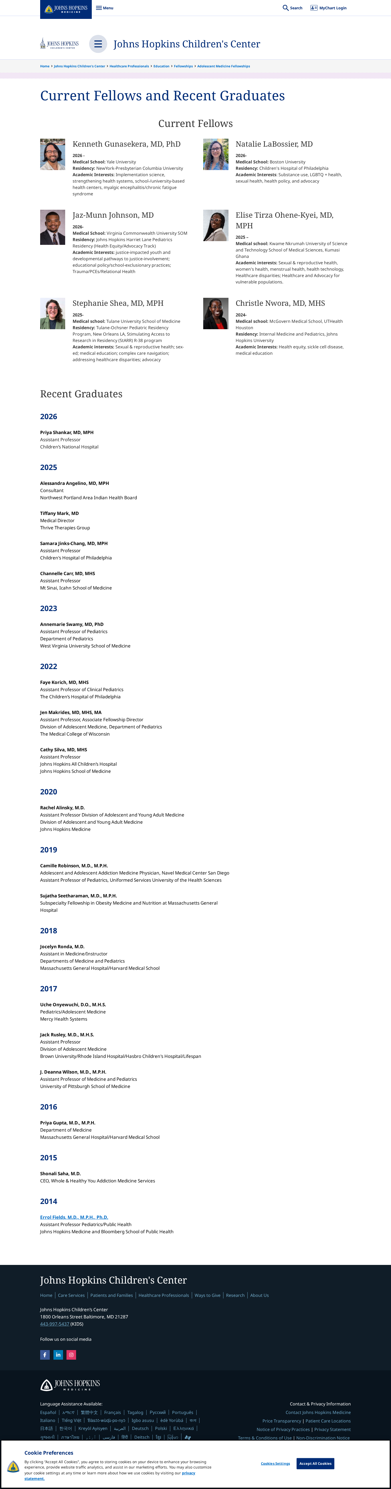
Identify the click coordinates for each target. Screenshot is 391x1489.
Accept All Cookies (315, 1463)
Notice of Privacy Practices (283, 1429)
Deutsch (140, 1428)
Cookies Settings (275, 1463)
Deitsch (141, 1437)
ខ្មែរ (158, 1437)
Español (48, 1412)
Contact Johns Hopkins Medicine (318, 1412)
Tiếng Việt (71, 1420)
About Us (259, 1295)
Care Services (71, 1295)
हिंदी (125, 1437)
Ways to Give (208, 1295)
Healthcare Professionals (129, 66)
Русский (158, 1412)
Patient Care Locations (328, 1421)
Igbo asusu (143, 1420)
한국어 (65, 1428)
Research (235, 1295)
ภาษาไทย (70, 1437)
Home (44, 66)
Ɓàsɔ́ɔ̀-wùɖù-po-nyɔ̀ (106, 1420)
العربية (120, 1428)
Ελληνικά (183, 1428)
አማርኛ (68, 1412)
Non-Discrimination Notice (323, 1438)
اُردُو (91, 1437)
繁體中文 (89, 1412)
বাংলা (193, 1420)
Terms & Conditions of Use (265, 1438)
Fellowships (183, 66)
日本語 (46, 1428)
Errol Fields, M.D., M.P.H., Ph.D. (74, 1217)
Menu (104, 10)
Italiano (47, 1420)
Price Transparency (282, 1421)
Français (112, 1412)
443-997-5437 (54, 1324)
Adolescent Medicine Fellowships (223, 66)
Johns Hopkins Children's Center (187, 43)
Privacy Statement (332, 1429)
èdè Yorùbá (171, 1420)
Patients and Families (111, 1295)
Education (161, 66)
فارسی (109, 1437)
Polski (161, 1428)
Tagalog (135, 1412)
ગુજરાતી (47, 1437)
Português (182, 1412)
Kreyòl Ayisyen (92, 1428)
